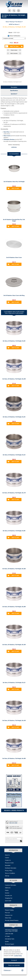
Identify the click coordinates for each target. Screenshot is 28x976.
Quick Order (8, 900)
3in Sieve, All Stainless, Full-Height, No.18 (14, 454)
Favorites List (8, 895)
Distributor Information (10, 868)
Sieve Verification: (15, 35)
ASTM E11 (14, 147)
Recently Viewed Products (11, 920)
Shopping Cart (8, 898)
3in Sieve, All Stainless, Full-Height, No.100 (14, 644)
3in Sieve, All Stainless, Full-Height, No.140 (14, 720)
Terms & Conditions (10, 873)
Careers (7, 857)
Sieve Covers (7, 135)
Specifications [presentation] (14, 90)
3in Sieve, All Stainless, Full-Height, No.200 (14, 606)
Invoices (7, 893)
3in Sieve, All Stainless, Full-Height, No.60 (14, 341)
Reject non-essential (14, 965)
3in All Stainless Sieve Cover (14, 257)
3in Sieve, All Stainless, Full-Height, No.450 (14, 758)
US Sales (7, 936)
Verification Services (9, 139)
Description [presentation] (14, 87)
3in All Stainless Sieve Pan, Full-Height (14, 181)
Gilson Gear (8, 917)
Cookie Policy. (18, 955)
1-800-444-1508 (9, 933)
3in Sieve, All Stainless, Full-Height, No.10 (14, 682)
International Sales (9, 939)
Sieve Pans (6, 132)
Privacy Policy (8, 870)
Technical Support (9, 944)
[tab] (14, 87)
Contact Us (8, 860)
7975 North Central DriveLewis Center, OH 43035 (11, 930)
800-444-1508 (13, 823)
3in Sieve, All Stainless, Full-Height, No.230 (14, 379)
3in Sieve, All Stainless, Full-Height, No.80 (14, 530)
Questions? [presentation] (14, 93)
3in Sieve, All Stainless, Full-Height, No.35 (14, 417)
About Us (7, 855)
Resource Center (9, 862)
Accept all (14, 960)
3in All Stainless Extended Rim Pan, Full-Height (14, 220)
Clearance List (8, 915)
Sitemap (7, 875)
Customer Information (10, 885)
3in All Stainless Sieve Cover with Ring (14, 295)
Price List (7, 912)
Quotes (7, 941)
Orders (7, 890)
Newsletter (7, 865)
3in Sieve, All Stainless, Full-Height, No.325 (14, 568)
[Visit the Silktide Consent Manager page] (22, 970)
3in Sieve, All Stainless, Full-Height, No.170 (14, 492)
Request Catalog (9, 910)
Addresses (7, 887)
